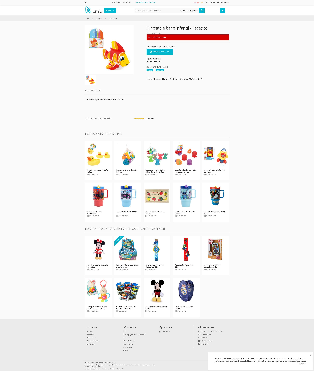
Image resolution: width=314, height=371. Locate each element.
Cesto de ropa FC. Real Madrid (184, 307)
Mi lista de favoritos (92, 341)
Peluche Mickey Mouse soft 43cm (156, 307)
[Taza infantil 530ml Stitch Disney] (186, 195)
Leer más (303, 364)
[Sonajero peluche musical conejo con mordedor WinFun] (98, 290)
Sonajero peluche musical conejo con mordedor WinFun (97, 308)
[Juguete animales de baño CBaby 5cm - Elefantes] (157, 154)
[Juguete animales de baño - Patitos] (127, 154)
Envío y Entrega (128, 344)
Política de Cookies (129, 341)
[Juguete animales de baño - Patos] (98, 154)
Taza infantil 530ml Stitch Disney (185, 212)
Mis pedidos (90, 335)
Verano (99, 18)
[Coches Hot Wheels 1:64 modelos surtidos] (127, 290)
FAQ (124, 331)
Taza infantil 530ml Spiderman (94, 212)
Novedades (116, 2)
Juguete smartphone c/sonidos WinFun (212, 266)
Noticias (125, 350)
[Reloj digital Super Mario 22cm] (186, 249)
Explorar (108, 10)
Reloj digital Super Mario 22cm (185, 266)
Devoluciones (127, 347)
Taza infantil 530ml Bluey (126, 211)
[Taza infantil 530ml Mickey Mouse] (215, 195)
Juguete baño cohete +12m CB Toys (215, 171)
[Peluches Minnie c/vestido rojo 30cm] (98, 249)
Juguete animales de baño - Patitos (127, 171)
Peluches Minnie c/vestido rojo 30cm (97, 266)
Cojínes (150, 70)
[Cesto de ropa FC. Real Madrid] (186, 290)
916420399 (204, 338)
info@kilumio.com (207, 341)
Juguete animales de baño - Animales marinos (186, 171)
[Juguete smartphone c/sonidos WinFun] (215, 249)
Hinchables (113, 18)
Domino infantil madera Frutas (155, 212)
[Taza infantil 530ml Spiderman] (98, 195)
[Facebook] (86, 2)
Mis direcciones (91, 338)
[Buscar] (202, 10)
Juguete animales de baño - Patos (98, 171)
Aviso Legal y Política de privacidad (134, 335)
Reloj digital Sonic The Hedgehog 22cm (154, 266)
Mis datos (89, 331)
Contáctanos (205, 344)
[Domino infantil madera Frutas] (157, 195)
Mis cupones (90, 344)
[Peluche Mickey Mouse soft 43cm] (157, 290)
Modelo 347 (127, 2)
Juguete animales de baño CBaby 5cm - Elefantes (156, 171)
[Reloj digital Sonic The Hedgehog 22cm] (157, 249)
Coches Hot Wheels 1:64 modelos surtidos (126, 307)
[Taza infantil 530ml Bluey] (127, 195)
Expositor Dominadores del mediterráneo (127, 266)
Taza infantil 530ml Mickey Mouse (214, 212)
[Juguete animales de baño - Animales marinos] (186, 154)
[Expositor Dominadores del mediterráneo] (127, 249)
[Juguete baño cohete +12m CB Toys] (215, 154)
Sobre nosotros (128, 338)
